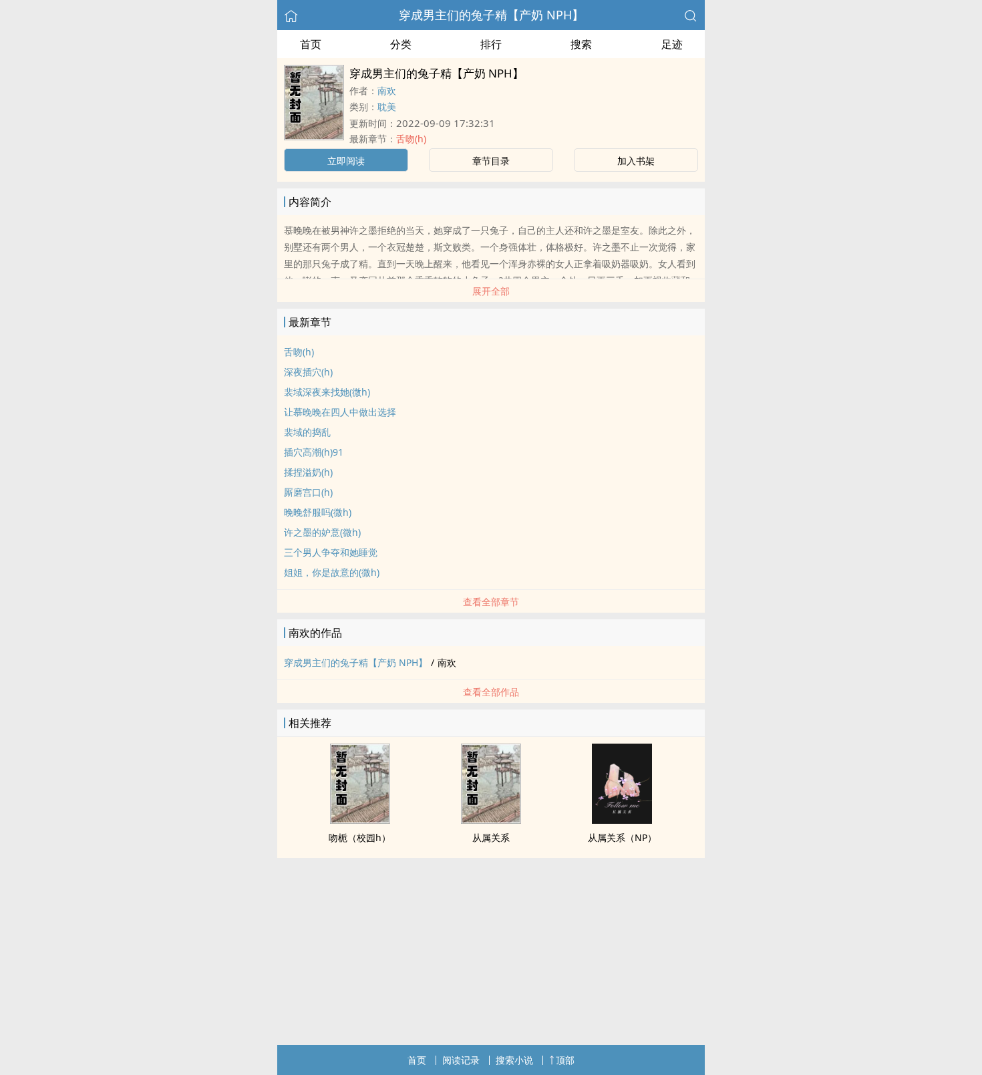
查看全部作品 (491, 691)
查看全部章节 (491, 601)
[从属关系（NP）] (622, 819)
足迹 (672, 44)
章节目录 (491, 160)
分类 (401, 44)
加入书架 (636, 160)
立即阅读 (346, 160)
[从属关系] (491, 819)
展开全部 (491, 291)
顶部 (565, 1060)
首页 (310, 44)
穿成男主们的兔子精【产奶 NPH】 (491, 15)
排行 (491, 44)
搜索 (581, 44)
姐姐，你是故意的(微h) (331, 572)
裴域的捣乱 (307, 432)
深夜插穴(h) (308, 371)
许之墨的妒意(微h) (322, 532)
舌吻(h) (411, 138)
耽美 (386, 106)
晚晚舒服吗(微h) (317, 512)
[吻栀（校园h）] (360, 819)
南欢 (386, 90)
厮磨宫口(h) (308, 492)
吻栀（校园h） (360, 837)
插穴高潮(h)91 (313, 452)
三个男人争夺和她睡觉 (330, 552)
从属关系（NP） (622, 837)
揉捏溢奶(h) (308, 472)
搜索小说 (514, 1060)
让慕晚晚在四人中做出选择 (340, 412)
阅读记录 (461, 1060)
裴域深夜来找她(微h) (327, 392)
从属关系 (491, 837)
